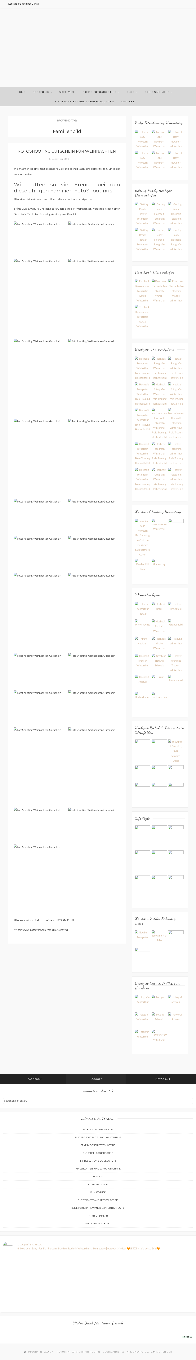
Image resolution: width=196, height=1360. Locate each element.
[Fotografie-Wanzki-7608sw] (159, 526)
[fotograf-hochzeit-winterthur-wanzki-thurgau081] (142, 790)
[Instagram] (187, 3)
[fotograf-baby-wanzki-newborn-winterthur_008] (142, 955)
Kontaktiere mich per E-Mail (23, 4)
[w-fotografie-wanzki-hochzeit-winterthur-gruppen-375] (176, 394)
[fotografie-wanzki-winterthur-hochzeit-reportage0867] (159, 700)
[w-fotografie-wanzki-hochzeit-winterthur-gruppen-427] (176, 454)
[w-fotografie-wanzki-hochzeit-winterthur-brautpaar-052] (159, 291)
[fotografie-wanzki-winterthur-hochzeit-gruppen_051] (176, 627)
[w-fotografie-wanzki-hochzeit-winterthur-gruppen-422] (142, 420)
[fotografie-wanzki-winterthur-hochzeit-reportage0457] (159, 682)
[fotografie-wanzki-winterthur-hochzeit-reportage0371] (142, 661)
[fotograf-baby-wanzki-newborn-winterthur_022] (176, 938)
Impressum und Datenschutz (98, 1161)
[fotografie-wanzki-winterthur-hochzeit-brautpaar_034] (142, 609)
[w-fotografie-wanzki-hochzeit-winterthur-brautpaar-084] (142, 317)
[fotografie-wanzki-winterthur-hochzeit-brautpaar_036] (159, 609)
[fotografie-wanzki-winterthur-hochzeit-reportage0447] (142, 682)
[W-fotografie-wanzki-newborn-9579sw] (142, 567)
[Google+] (182, 3)
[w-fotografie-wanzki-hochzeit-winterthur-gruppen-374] (159, 368)
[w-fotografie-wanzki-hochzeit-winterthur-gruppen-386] (159, 454)
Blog (131, 92)
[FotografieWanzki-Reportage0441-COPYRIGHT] (159, 1020)
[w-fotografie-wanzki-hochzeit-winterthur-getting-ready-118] (176, 214)
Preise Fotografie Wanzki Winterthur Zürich (98, 1208)
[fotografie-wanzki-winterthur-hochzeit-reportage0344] (176, 644)
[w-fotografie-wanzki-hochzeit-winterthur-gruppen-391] (142, 454)
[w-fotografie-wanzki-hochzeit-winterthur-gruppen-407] (159, 424)
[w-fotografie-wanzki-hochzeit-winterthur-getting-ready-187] (142, 214)
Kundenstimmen (98, 1184)
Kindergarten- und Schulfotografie (84, 101)
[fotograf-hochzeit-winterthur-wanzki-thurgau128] (159, 747)
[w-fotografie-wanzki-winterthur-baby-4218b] (159, 160)
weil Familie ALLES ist (98, 1223)
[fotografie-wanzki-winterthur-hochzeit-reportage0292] (159, 644)
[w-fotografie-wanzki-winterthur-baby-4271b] (176, 139)
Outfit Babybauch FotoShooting (98, 1200)
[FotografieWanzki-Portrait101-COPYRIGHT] (159, 1003)
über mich (67, 92)
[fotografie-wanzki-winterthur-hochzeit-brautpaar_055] (142, 627)
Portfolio (41, 92)
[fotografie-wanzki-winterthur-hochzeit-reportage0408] (159, 661)
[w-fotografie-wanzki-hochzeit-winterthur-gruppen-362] (176, 368)
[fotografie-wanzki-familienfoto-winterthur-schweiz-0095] (176, 862)
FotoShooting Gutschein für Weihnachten (67, 151)
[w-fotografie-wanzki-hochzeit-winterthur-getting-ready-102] (142, 240)
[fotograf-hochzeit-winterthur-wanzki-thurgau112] (176, 773)
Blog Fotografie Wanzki (98, 1129)
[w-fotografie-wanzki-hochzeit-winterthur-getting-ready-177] (159, 214)
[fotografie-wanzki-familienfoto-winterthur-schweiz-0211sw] (159, 837)
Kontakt (128, 101)
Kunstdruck (98, 1192)
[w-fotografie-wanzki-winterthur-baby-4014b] (142, 139)
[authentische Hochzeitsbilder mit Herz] (159, 1037)
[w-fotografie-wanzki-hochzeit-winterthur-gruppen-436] (159, 394)
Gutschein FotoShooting (98, 1153)
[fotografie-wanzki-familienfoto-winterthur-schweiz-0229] (142, 830)
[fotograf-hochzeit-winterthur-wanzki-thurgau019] (142, 747)
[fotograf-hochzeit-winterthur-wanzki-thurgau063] (176, 751)
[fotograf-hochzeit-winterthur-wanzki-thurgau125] (176, 790)
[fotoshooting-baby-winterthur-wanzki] (142, 538)
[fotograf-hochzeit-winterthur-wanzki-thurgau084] (142, 773)
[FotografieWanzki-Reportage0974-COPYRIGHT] (176, 1020)
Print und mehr (158, 92)
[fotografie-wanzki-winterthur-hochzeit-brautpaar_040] (176, 609)
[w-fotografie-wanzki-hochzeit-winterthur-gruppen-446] (159, 479)
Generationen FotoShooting (98, 1145)
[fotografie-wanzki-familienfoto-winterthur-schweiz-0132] (142, 887)
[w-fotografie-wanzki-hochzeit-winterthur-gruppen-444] (142, 394)
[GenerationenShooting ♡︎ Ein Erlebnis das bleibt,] (50, 1294)
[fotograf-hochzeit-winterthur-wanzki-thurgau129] (159, 773)
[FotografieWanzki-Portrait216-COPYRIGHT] (142, 1003)
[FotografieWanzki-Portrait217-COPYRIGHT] (142, 1037)
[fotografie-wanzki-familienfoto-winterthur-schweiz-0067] (159, 880)
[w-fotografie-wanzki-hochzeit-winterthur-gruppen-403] (176, 424)
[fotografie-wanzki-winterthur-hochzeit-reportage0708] (142, 700)
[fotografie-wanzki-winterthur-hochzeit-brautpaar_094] (159, 627)
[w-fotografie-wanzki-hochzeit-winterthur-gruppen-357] (142, 368)
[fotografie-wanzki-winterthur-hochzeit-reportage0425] (176, 663)
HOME (21, 92)
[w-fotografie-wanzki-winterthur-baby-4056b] (142, 160)
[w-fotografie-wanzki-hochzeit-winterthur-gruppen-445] (176, 479)
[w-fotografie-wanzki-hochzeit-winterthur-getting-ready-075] (176, 240)
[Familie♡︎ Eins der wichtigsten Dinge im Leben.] (178, 1296)
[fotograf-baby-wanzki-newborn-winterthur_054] (142, 938)
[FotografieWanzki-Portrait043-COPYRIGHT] (142, 1020)
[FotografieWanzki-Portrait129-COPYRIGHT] (176, 1003)
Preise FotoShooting (100, 92)
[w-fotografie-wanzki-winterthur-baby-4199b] (176, 160)
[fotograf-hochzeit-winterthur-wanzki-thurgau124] (159, 790)
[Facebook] (178, 3)
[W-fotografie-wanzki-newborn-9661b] (159, 567)
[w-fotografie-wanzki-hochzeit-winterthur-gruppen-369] (142, 479)
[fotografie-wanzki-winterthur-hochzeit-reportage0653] (176, 682)
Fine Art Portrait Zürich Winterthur (98, 1137)
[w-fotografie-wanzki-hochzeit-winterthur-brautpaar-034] (176, 291)
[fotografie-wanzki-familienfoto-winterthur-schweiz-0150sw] (142, 862)
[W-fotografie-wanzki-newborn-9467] (176, 526)
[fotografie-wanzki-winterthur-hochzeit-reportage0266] (142, 644)
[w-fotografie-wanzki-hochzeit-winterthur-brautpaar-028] (142, 291)
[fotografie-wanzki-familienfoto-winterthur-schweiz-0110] (159, 862)
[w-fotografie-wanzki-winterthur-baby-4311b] (159, 139)
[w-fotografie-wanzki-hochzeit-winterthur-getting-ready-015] (159, 240)
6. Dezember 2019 (58, 158)
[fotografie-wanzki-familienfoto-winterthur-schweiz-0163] (176, 837)
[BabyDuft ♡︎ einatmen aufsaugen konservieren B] (82, 1284)
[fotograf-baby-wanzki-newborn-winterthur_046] (159, 938)
